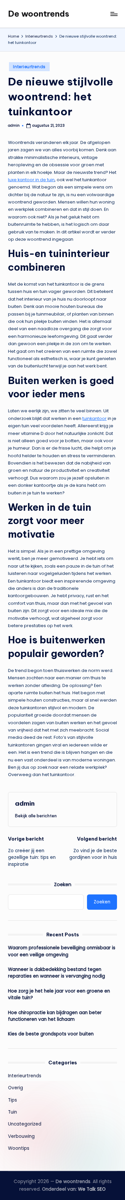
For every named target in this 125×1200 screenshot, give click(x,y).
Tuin (12, 1112)
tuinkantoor (94, 418)
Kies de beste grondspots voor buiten (51, 1034)
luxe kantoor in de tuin (31, 180)
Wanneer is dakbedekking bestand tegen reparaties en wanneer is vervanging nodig (56, 972)
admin (25, 803)
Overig (15, 1088)
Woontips (18, 1148)
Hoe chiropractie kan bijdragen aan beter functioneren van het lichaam (55, 1015)
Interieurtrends (29, 66)
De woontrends (38, 14)
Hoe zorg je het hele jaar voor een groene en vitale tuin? (59, 994)
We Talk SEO (92, 1189)
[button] (36, 815)
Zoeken (62, 884)
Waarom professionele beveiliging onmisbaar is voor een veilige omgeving (61, 951)
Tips (12, 1100)
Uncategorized (24, 1124)
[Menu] (113, 14)
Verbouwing (21, 1136)
